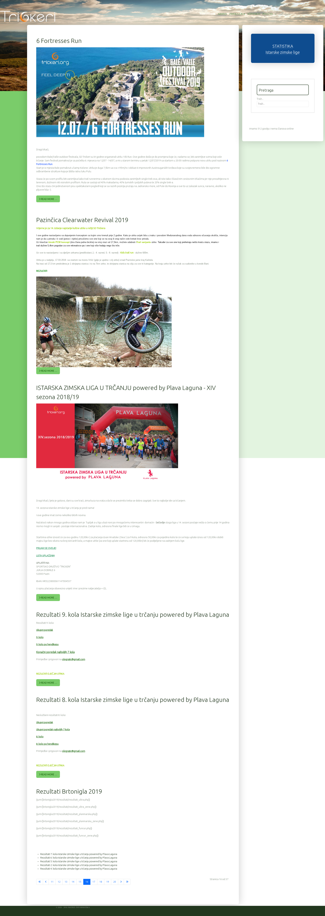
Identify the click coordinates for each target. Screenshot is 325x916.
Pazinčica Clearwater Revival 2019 (82, 219)
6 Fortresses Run (59, 40)
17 (93, 881)
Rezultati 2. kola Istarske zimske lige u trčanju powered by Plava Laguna (78, 865)
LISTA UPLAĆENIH (45, 555)
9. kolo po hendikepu (47, 644)
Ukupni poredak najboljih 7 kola (53, 729)
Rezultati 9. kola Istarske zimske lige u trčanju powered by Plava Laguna (132, 614)
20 (114, 881)
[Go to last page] (127, 882)
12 (59, 881)
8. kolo (40, 736)
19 (107, 881)
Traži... (260, 98)
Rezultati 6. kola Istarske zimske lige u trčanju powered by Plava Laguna (78, 857)
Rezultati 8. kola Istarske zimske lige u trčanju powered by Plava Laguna (132, 699)
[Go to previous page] (46, 882)
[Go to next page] (121, 882)
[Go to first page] (39, 882)
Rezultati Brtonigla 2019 (69, 791)
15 (80, 881)
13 (66, 881)
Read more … (48, 199)
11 (52, 881)
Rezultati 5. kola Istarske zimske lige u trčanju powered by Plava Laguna (78, 861)
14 (73, 881)
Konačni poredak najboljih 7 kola (55, 652)
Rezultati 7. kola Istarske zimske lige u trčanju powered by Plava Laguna (78, 854)
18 (100, 881)
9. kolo (40, 637)
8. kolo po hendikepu (47, 744)
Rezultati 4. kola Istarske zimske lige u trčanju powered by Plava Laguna (78, 868)
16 (86, 881)
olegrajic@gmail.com (73, 659)
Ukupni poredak (44, 630)
